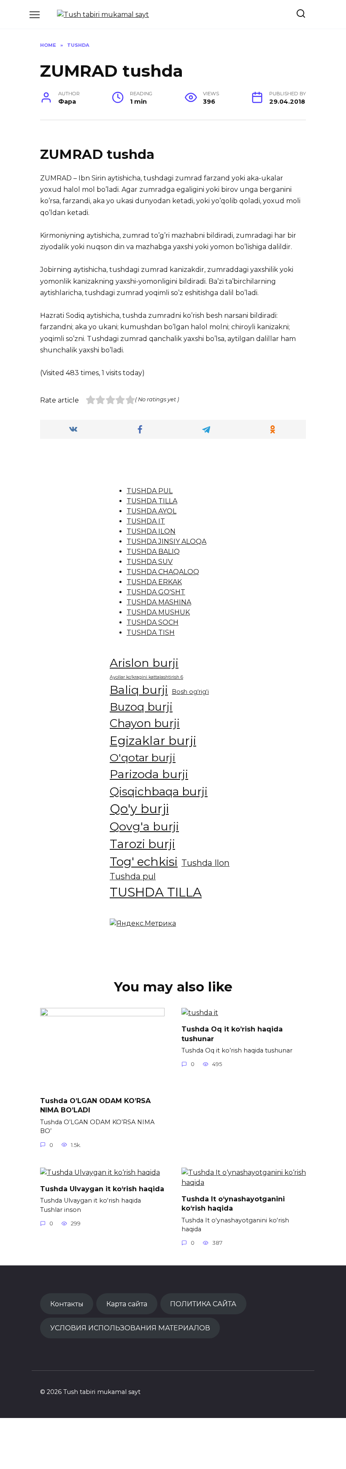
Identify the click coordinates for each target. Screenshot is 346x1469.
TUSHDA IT (146, 521)
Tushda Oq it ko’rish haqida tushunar (232, 1033)
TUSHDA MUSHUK (158, 612)
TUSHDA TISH (151, 632)
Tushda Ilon (205, 863)
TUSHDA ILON (151, 531)
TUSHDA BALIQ (153, 552)
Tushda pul (133, 876)
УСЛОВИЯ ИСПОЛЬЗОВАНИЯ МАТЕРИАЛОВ (130, 1328)
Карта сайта (126, 1304)
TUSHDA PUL (150, 491)
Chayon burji (145, 723)
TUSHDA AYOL (151, 511)
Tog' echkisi (144, 861)
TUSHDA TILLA (152, 501)
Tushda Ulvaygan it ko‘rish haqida (102, 1189)
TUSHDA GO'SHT (156, 592)
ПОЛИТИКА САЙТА (203, 1304)
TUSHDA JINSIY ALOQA (166, 541)
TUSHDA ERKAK (154, 582)
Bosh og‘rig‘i (190, 692)
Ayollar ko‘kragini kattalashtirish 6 (146, 677)
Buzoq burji (141, 706)
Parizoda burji (149, 774)
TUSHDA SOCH (152, 622)
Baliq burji (139, 690)
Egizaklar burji (153, 740)
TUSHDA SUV (150, 562)
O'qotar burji (143, 757)
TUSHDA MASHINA (159, 602)
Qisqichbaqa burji (159, 791)
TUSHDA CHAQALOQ (163, 572)
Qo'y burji (139, 808)
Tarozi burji (142, 844)
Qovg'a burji (144, 826)
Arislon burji (144, 663)
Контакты (67, 1304)
